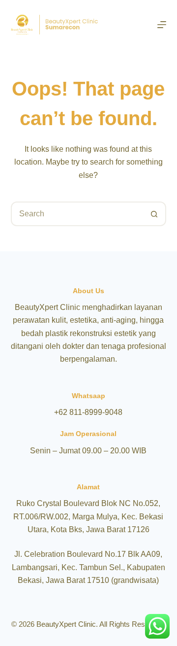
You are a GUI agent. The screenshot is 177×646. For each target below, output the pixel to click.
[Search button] (154, 214)
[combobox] (77, 214)
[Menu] (161, 24)
